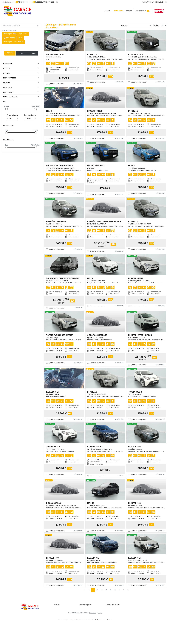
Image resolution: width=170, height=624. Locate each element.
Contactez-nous (8, 2)
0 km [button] (21, 53)
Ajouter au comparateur (56, 84)
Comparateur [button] (142, 11)
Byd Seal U (23, 34)
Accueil (107, 11)
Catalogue (118, 11)
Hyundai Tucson (9, 38)
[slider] (6, 109)
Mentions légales (85, 605)
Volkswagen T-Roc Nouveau (13, 42)
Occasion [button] (33, 53)
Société (129, 11)
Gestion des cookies (113, 605)
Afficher (156, 25)
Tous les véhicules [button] (10, 53)
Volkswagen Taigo (9, 34)
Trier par (124, 25)
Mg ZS (20, 38)
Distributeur (159, 10)
